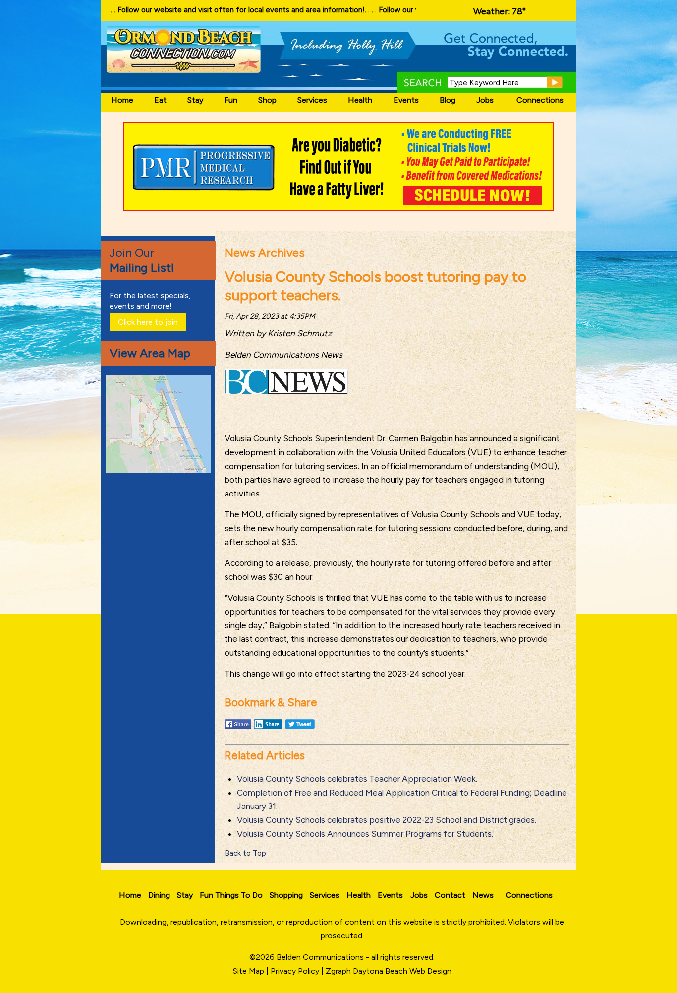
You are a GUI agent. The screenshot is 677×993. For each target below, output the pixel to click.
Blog (447, 100)
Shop (267, 100)
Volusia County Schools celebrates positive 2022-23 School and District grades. (386, 820)
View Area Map (150, 353)
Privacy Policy (295, 971)
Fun (230, 100)
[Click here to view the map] (160, 470)
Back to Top (245, 853)
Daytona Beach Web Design (402, 971)
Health (360, 100)
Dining (159, 895)
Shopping (286, 895)
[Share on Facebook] (238, 728)
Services (312, 100)
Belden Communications (321, 957)
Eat (160, 100)
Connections (540, 100)
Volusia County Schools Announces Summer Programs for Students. (365, 834)
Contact (450, 895)
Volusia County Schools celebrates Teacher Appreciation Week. (357, 779)
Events (406, 100)
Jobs (485, 100)
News (483, 895)
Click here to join (148, 322)
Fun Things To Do (231, 895)
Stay (195, 100)
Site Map (248, 971)
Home (122, 100)
